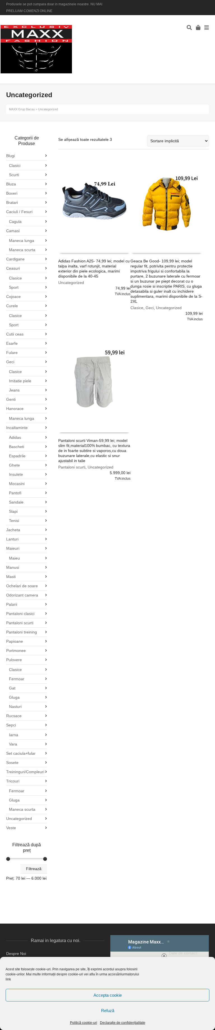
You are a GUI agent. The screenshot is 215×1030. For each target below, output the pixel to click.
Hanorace (15, 408)
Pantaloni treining (21, 632)
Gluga (14, 697)
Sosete (12, 762)
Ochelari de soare (22, 586)
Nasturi (15, 706)
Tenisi (14, 520)
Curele (12, 306)
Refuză (107, 1010)
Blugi (10, 155)
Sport (13, 287)
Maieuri (12, 548)
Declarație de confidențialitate (122, 1023)
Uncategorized (71, 282)
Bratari (12, 202)
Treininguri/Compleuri (25, 772)
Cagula (15, 221)
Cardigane (15, 259)
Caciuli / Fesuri (19, 211)
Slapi (13, 511)
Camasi (13, 231)
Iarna (13, 735)
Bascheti (16, 446)
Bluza (11, 184)
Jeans (14, 390)
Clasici (14, 165)
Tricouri (12, 781)
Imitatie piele (20, 381)
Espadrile (17, 456)
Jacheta (13, 530)
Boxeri (11, 193)
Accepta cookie (108, 995)
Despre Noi (16, 953)
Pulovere (14, 660)
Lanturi (12, 539)
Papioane (14, 641)
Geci (150, 308)
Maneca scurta (22, 250)
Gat (12, 688)
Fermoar (16, 679)
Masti (11, 576)
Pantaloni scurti (71, 467)
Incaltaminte (17, 427)
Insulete (16, 474)
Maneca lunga (21, 240)
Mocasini (17, 483)
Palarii (11, 604)
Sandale (16, 502)
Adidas (15, 437)
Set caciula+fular (21, 753)
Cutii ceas (15, 334)
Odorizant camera (22, 595)
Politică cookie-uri (83, 1023)
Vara (13, 744)
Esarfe (12, 343)
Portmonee (16, 650)
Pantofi (15, 493)
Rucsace (14, 716)
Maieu (14, 558)
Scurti (14, 175)
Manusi (12, 567)
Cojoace (13, 296)
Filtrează (33, 868)
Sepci (11, 725)
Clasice (136, 308)
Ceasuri (13, 268)
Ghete (14, 465)
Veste (11, 828)
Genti (11, 399)
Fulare (12, 352)
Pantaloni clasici (20, 613)
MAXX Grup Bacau (22, 109)
